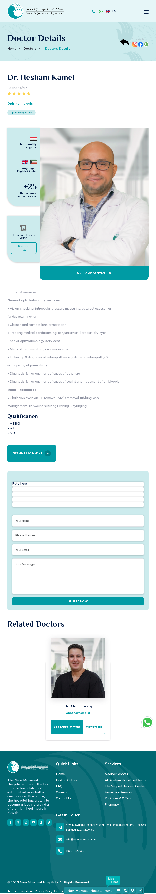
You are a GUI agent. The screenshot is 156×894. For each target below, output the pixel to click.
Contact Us (64, 798)
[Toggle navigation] (146, 11)
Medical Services (116, 774)
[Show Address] (132, 890)
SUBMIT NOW (78, 601)
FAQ (59, 786)
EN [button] (114, 11)
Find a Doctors (66, 780)
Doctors (30, 48)
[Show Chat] (118, 890)
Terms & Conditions (20, 891)
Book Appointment (67, 726)
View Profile (94, 726)
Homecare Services (118, 792)
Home (12, 48)
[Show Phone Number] (125, 890)
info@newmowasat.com (81, 839)
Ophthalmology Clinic (21, 112)
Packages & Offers (118, 798)
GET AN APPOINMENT (92, 273)
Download (23, 246)
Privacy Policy (44, 891)
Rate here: (19, 483)
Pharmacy (112, 804)
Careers (61, 792)
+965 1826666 (75, 850)
